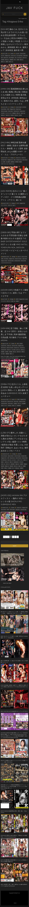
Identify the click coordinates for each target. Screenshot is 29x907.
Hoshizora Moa (14, 345)
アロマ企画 (13, 349)
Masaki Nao (25, 55)
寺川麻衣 (6, 351)
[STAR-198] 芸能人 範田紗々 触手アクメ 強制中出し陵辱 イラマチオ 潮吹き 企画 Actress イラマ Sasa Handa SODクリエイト (14, 686)
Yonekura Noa (23, 260)
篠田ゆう (23, 351)
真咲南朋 (11, 59)
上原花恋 (15, 403)
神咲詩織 (16, 161)
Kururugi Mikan (20, 55)
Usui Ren (3, 113)
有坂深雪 (11, 466)
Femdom (12, 53)
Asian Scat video (7, 583)
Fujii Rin (17, 53)
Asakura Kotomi (11, 455)
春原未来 (2, 466)
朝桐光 (24, 466)
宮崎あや (25, 464)
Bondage (12, 107)
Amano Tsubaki (19, 107)
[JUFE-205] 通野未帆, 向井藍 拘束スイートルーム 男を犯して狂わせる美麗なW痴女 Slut (14, 860)
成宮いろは (23, 113)
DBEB (2, 258)
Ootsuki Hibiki (24, 458)
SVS (15, 57)
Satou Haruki (24, 159)
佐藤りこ (2, 462)
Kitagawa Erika (7, 55)
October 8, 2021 (5, 507)
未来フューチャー (4, 405)
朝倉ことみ (20, 466)
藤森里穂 (7, 353)
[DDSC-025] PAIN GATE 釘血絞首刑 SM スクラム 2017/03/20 (14, 711)
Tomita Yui (9, 349)
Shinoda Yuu (22, 347)
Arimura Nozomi (4, 455)
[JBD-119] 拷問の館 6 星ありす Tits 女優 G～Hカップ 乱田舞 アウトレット (14, 661)
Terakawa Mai (3, 349)
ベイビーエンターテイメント (6, 262)
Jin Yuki (2, 55)
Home (20, 18)
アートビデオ (3, 301)
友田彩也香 (12, 464)
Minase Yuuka (19, 159)
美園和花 (21, 468)
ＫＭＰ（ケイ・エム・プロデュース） (7, 163)
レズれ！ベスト (19, 460)
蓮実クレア (3, 61)
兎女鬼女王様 (16, 462)
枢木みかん (7, 59)
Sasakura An (5, 57)
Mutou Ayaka (12, 509)
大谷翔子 (21, 464)
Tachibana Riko (17, 260)
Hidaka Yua (9, 345)
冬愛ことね (3, 464)
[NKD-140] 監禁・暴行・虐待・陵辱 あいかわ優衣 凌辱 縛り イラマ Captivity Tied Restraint (14, 885)
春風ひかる (7, 466)
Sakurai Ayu (16, 401)
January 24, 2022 (5, 399)
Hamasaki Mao (23, 455)
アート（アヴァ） (4, 205)
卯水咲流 (2, 59)
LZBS (8, 458)
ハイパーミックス (8, 113)
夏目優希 (23, 403)
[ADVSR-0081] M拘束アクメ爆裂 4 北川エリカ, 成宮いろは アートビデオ (14, 293)
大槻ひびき (17, 464)
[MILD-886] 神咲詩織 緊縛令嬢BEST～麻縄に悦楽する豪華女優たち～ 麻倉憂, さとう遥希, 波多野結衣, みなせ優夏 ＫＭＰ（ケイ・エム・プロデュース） (14, 148)
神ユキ (15, 59)
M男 (2, 57)
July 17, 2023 (4, 299)
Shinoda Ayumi (4, 460)
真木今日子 (19, 351)
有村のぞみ (8, 115)
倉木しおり (7, 462)
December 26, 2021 (5, 453)
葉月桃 (20, 115)
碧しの (13, 468)
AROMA (21, 343)
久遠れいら (25, 460)
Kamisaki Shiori (4, 159)
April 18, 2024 (4, 157)
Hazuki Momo (3, 109)
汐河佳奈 (12, 115)
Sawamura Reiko (22, 401)
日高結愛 (10, 351)
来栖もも (5, 468)
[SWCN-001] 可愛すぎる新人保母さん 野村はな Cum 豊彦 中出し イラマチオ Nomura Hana (14, 836)
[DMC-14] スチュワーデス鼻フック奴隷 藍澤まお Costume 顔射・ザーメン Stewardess (14, 636)
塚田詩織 (14, 113)
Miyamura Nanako (10, 347)
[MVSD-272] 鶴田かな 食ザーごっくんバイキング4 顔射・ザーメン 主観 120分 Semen (14, 761)
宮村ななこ (23, 349)
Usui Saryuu (19, 57)
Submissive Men (4, 403)
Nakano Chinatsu (18, 258)
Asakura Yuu (18, 157)
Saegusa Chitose (4, 260)
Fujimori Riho (3, 345)
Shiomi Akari (10, 111)
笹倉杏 (18, 59)
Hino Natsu (6, 258)
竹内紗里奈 (19, 405)
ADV (18, 203)
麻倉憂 (20, 161)
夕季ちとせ (18, 113)
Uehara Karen (10, 403)
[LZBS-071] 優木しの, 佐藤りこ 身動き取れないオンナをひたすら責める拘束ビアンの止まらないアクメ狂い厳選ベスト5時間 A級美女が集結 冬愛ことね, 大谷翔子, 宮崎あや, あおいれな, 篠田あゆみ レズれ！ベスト (14, 442)
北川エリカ (25, 57)
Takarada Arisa (16, 111)
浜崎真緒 (9, 468)
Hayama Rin (19, 507)
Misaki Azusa (18, 109)
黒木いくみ (11, 61)
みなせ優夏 (8, 161)
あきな (26, 299)
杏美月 (2, 468)
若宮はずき (16, 115)
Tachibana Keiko (11, 260)
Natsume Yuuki (10, 401)
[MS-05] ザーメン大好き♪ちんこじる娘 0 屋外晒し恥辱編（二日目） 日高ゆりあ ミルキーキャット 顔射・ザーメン (14, 612)
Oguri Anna (24, 258)
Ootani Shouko (18, 458)
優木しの (11, 462)
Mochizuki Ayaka (4, 111)
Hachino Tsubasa (17, 455)
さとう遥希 (3, 161)
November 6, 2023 (5, 256)
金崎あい (17, 301)
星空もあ (14, 351)
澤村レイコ (14, 405)
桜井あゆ (9, 405)
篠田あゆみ (17, 468)
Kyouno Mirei (3, 509)
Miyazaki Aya (12, 458)
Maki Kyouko (3, 347)
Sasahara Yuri (16, 347)
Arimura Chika (24, 256)
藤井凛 (7, 61)
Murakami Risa (4, 401)
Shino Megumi (11, 57)
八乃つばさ (21, 462)
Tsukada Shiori (22, 111)
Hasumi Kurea (22, 53)
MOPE (8, 509)
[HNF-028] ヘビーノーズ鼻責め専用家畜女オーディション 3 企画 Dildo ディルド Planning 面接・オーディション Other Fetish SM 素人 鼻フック (14, 786)
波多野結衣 (12, 161)
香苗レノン (12, 353)
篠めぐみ (21, 59)
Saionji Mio (18, 509)
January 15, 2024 (5, 203)
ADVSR (17, 299)
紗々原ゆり (3, 353)
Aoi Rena (19, 453)
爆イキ (14, 205)
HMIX (8, 109)
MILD (15, 159)
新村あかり (3, 115)
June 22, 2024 (4, 107)
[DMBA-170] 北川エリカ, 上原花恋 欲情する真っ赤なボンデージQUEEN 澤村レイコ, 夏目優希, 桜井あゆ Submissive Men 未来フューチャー (14, 390)
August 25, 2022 (5, 343)
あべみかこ (14, 460)
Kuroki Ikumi (13, 55)
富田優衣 (2, 351)
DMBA (18, 399)
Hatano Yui (24, 157)
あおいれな (9, 460)
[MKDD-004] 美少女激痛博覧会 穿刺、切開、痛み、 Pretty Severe (14, 811)
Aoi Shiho (24, 107)
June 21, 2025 (4, 53)
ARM (18, 343)
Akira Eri (19, 256)
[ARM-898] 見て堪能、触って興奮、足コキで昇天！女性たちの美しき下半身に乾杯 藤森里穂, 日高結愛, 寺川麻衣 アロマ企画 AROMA (14, 334)
